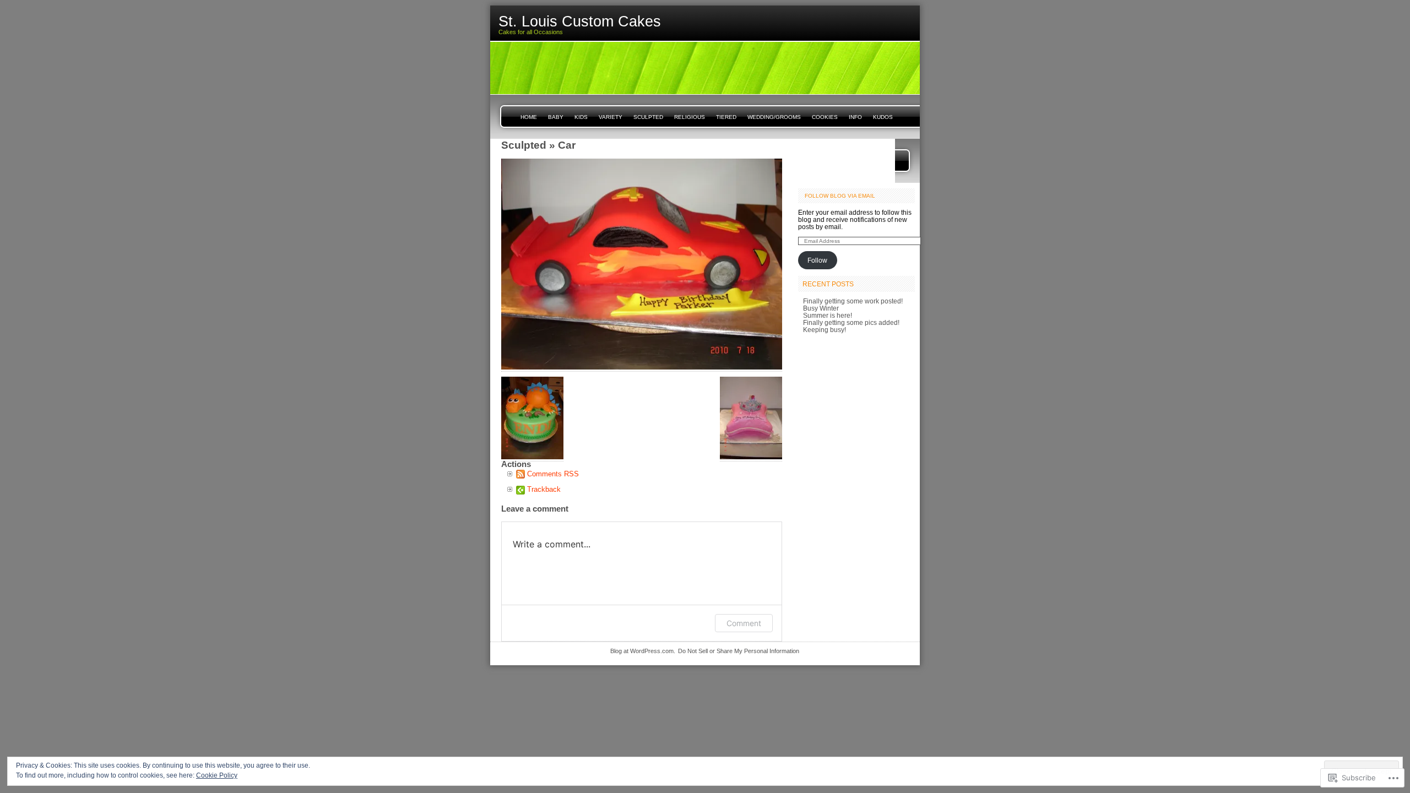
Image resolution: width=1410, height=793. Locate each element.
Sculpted (648, 117)
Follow (817, 260)
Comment (743, 623)
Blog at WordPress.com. (642, 651)
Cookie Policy (216, 775)
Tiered (726, 117)
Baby (555, 117)
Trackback (544, 489)
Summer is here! (827, 315)
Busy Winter (821, 308)
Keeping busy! (824, 329)
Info (855, 117)
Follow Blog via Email (840, 196)
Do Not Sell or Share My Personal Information (738, 651)
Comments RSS (553, 474)
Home (528, 117)
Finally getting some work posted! (853, 301)
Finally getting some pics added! (851, 322)
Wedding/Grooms (774, 117)
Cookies (825, 117)
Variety (610, 117)
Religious (689, 117)
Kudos (883, 117)
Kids (581, 117)
